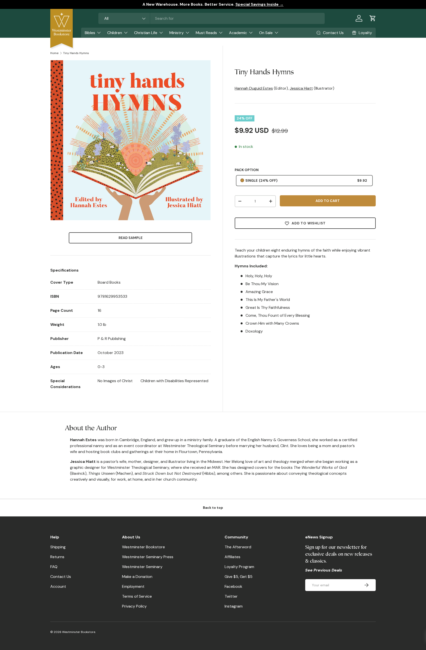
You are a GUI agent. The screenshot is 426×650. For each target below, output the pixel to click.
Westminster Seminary (142, 566)
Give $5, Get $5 (238, 576)
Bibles (90, 32)
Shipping (58, 547)
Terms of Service (137, 596)
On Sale (266, 32)
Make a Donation (137, 576)
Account (58, 586)
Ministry (176, 32)
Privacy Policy (134, 606)
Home (54, 53)
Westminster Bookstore (143, 547)
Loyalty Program (239, 566)
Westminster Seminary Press (147, 556)
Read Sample (130, 238)
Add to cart (328, 200)
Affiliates (232, 556)
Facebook (233, 586)
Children (114, 32)
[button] (372, 18)
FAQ (53, 566)
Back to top (213, 507)
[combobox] (211, 18)
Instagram (234, 606)
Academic (238, 32)
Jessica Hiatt (301, 88)
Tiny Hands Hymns (76, 53)
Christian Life (145, 32)
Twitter (231, 596)
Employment (133, 586)
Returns (57, 556)
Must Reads (206, 32)
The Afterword (238, 547)
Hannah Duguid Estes (254, 88)
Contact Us (60, 576)
